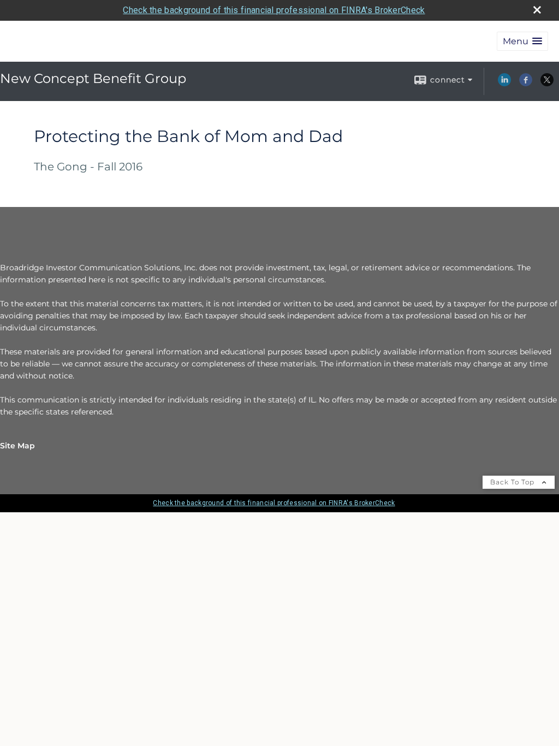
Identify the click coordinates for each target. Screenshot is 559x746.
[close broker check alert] (537, 9)
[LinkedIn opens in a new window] (504, 83)
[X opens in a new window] (547, 83)
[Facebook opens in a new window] (525, 83)
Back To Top (513, 482)
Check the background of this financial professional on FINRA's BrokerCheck (274, 10)
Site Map (17, 446)
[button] (522, 41)
